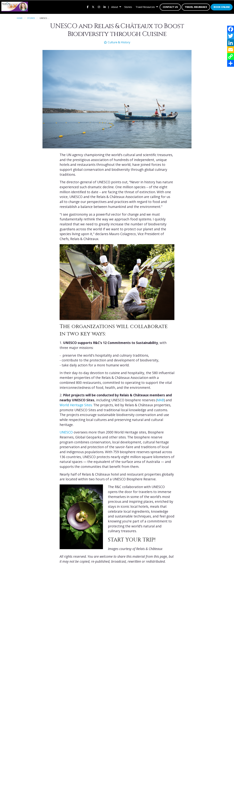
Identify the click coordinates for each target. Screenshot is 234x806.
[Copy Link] (230, 56)
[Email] (230, 49)
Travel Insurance (196, 7)
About (114, 7)
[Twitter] (230, 36)
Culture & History (118, 42)
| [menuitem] (108, 7)
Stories (128, 7)
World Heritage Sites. (76, 405)
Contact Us (170, 7)
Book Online (222, 7)
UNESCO (66, 432)
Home (19, 18)
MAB (160, 400)
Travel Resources (145, 7)
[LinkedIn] (230, 42)
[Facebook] (230, 29)
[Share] (230, 63)
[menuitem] (87, 7)
